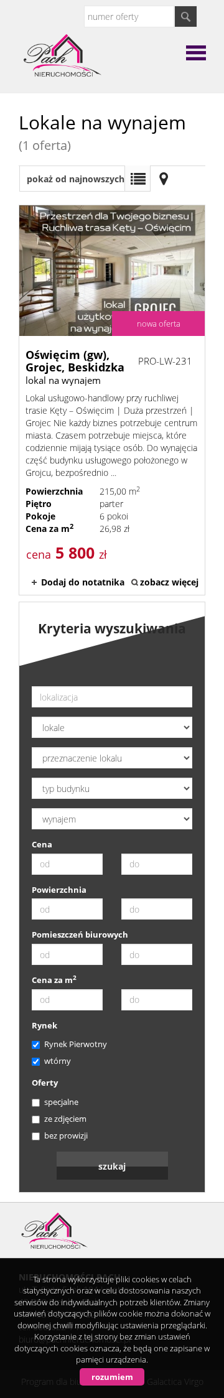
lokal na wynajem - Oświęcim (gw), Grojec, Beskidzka (112, 400)
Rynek (44, 1025)
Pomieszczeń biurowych (80, 934)
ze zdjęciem (65, 1118)
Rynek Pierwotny (75, 1044)
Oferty (45, 1082)
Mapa (164, 178)
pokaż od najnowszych (75, 179)
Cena (42, 844)
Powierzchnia (59, 889)
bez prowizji (66, 1135)
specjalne (61, 1101)
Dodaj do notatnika (82, 582)
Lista (137, 178)
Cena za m (54, 980)
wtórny (57, 1060)
